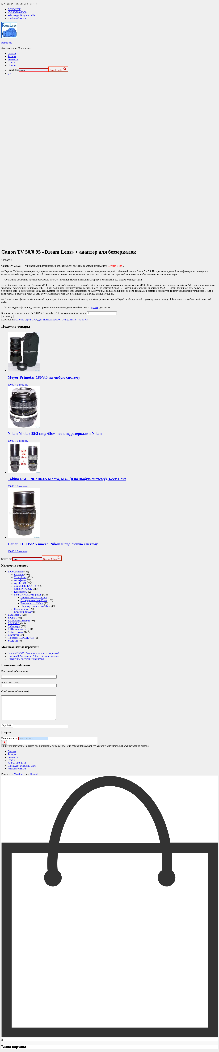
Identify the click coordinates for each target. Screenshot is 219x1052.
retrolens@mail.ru (17, 18)
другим (94, 307)
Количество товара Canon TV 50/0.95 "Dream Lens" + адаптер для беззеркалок (43, 313)
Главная (12, 53)
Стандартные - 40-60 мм (75, 319)
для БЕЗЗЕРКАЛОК (49, 319)
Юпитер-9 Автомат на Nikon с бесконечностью (33, 656)
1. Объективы (15, 571)
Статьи (11, 62)
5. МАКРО (14, 623)
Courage (34, 774)
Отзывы (12, 65)
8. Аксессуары (15, 632)
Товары (12, 56)
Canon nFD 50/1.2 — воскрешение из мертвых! (33, 653)
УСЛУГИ (13, 640)
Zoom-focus (20, 577)
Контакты (13, 59)
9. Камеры (13, 635)
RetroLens (6, 42)
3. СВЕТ (12, 617)
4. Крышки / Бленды (19, 620)
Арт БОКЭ (31, 319)
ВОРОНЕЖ (14, 9)
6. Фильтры (14, 626)
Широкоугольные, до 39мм (35, 606)
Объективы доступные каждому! (26, 659)
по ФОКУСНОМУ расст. (28, 594)
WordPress (19, 774)
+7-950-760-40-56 (17, 12)
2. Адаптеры (14, 614)
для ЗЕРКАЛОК (23, 588)
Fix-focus (19, 319)
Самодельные (21, 609)
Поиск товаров (9, 738)
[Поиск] (4, 742)
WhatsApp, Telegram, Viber (22, 15)
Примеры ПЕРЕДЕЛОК (21, 637)
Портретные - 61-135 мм (34, 597)
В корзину (7, 316)
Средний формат (23, 612)
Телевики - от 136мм (32, 603)
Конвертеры (20, 591)
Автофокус (20, 580)
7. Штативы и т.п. (17, 629)
